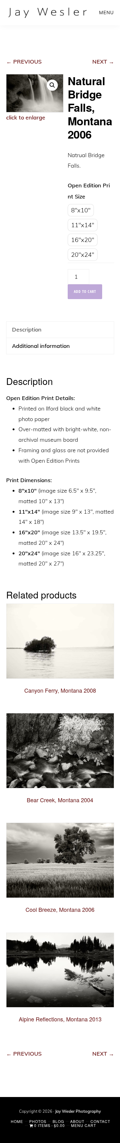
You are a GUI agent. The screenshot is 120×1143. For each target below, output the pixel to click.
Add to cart (85, 291)
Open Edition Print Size (89, 191)
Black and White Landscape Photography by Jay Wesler (48, 12)
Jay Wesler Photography (78, 1111)
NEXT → (103, 61)
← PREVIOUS (24, 61)
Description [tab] (27, 329)
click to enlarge (25, 117)
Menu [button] (106, 12)
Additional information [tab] (41, 345)
